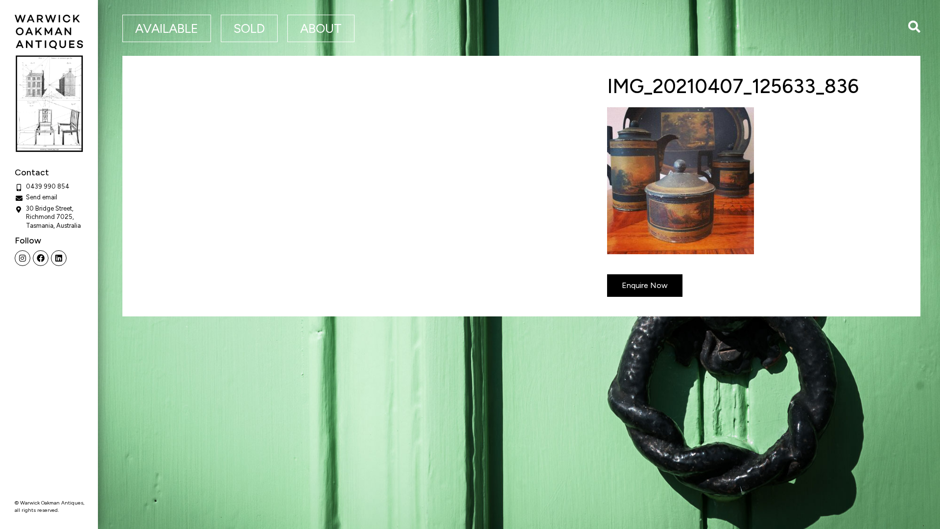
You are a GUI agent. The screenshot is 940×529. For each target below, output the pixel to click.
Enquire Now (645, 285)
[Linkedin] (59, 258)
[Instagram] (22, 258)
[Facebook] (40, 258)
